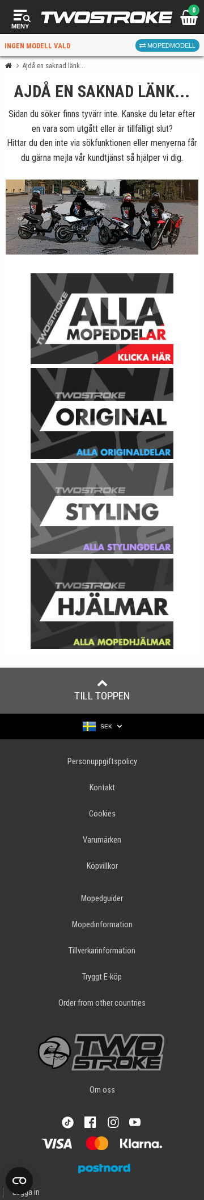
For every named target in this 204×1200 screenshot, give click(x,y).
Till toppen (102, 695)
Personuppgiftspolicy (102, 761)
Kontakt (102, 788)
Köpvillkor (102, 866)
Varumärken (102, 840)
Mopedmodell (171, 45)
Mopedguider (102, 898)
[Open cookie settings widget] (19, 1180)
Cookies (102, 814)
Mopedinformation (102, 925)
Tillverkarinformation (102, 951)
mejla (63, 157)
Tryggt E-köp (102, 977)
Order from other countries (102, 1003)
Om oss (102, 1090)
